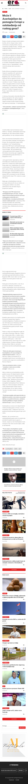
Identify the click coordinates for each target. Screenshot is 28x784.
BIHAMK (18, 770)
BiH (4, 686)
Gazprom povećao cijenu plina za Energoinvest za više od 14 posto (12, 538)
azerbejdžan (9, 448)
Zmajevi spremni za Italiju (10, 643)
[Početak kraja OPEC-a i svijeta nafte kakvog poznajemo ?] (5, 218)
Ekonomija (6, 511)
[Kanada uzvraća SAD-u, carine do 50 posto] (14, 608)
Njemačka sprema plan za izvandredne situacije (17, 222)
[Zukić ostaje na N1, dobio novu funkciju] (14, 699)
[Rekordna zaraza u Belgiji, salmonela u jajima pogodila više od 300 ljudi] (14, 584)
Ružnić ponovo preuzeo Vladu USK (13, 688)
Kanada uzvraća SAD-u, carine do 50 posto (14, 620)
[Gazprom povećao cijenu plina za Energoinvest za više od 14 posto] (14, 526)
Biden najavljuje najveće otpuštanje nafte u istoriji (17, 228)
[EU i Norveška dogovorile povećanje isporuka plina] (5, 235)
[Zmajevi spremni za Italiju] (14, 631)
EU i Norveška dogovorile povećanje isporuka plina (17, 234)
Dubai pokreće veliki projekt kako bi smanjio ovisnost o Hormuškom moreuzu (13, 562)
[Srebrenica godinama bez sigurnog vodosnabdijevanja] (14, 653)
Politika (6, 8)
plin (20, 448)
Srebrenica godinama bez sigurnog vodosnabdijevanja (13, 665)
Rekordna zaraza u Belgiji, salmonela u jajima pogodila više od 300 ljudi (13, 596)
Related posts (21, 492)
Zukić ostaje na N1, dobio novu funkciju (12, 711)
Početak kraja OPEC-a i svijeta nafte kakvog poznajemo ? (16, 217)
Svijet (10, 8)
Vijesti (5, 593)
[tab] (22, 492)
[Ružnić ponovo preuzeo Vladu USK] (14, 677)
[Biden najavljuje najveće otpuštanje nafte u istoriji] (5, 229)
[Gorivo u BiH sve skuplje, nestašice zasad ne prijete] (14, 502)
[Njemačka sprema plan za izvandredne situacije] (5, 223)
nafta (15, 448)
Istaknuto (6, 558)
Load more (14, 569)
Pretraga (4, 725)
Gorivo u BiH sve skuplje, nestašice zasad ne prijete (13, 514)
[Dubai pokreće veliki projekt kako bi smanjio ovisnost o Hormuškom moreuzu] (14, 549)
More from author (20, 493)
